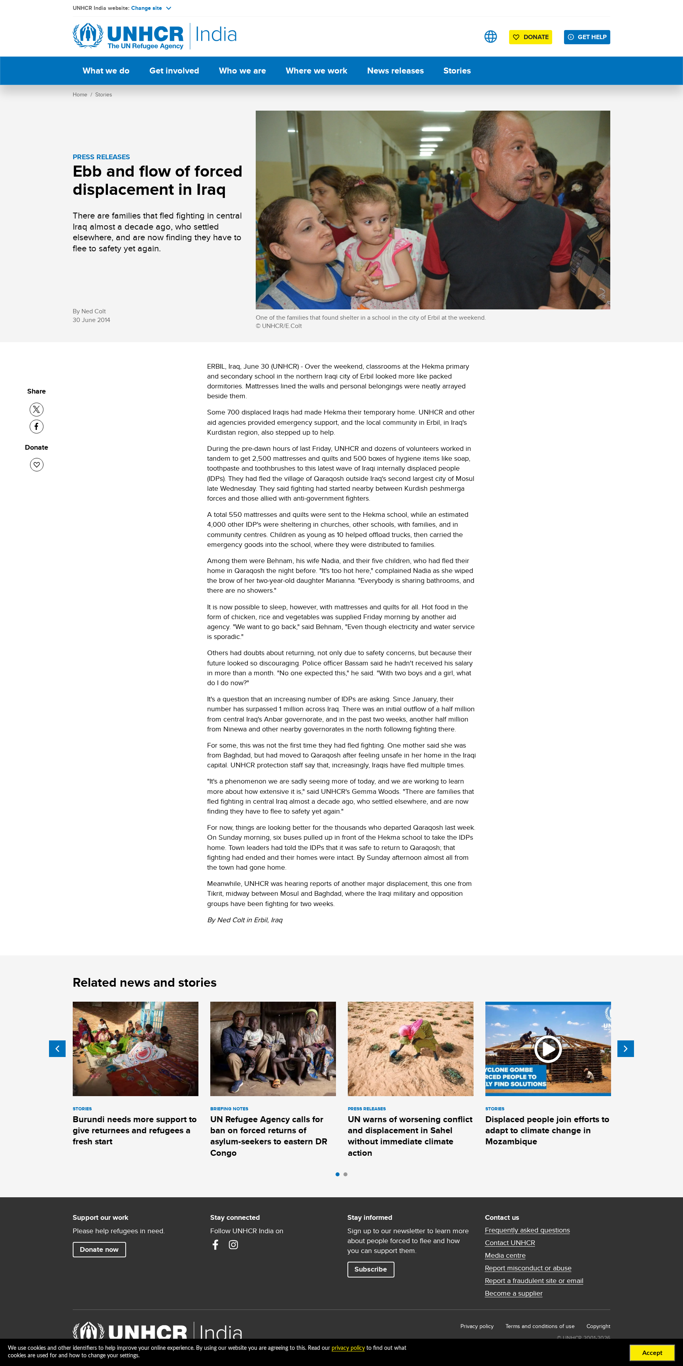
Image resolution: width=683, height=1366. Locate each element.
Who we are (242, 70)
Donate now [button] (99, 1249)
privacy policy (348, 1348)
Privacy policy (477, 1326)
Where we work (316, 70)
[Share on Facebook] (36, 426)
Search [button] (465, 36)
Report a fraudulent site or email (534, 1280)
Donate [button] (536, 36)
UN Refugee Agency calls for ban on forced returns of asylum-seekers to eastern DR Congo (268, 1136)
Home (80, 94)
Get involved (174, 70)
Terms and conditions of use (540, 1326)
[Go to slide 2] (347, 1176)
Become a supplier (514, 1293)
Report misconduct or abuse (528, 1268)
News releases (395, 70)
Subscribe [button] (371, 1269)
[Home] (128, 36)
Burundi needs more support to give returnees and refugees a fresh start (135, 1130)
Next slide (625, 1048)
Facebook (215, 1245)
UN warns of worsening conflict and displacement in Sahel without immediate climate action (410, 1136)
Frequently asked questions (527, 1230)
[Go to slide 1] (339, 1176)
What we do (106, 70)
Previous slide (57, 1048)
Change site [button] (146, 8)
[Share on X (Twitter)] (36, 409)
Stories (457, 70)
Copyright (598, 1326)
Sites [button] (490, 36)
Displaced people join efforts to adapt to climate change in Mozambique (547, 1130)
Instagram (233, 1245)
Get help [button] (592, 36)
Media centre (505, 1255)
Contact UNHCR (510, 1242)
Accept (652, 1353)
